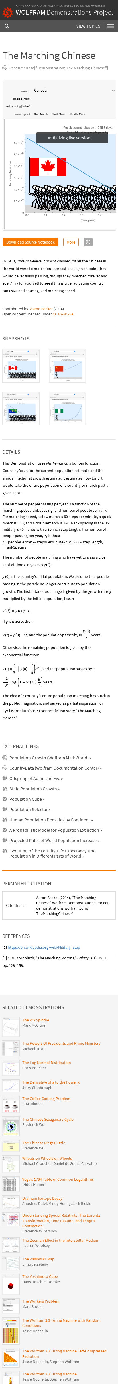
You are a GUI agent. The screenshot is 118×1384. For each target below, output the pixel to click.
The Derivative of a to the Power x (51, 1082)
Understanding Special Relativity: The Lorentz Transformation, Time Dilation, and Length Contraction (61, 1220)
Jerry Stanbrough (37, 1087)
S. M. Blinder (32, 1103)
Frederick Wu (33, 1124)
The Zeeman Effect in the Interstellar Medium (60, 1240)
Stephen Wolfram (64, 1361)
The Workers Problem (41, 1301)
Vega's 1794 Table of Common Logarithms (58, 1179)
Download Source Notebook (30, 242)
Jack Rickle (81, 1203)
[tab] (21, 366)
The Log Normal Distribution (46, 1062)
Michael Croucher (37, 1163)
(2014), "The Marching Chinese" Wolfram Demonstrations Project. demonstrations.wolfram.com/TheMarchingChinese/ (72, 905)
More (71, 242)
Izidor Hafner (33, 1184)
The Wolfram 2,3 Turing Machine (49, 1374)
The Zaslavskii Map (38, 1259)
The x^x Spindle (35, 1020)
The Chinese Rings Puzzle (43, 1142)
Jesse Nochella (35, 1330)
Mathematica (95, 5)
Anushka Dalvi (34, 1203)
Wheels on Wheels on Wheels (47, 1158)
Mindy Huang (59, 1203)
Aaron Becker (41, 308)
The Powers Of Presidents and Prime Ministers (61, 1043)
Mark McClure (33, 1025)
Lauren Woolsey (36, 1245)
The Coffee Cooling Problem (46, 1098)
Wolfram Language (62, 5)
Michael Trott (33, 1048)
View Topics (88, 26)
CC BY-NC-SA (63, 314)
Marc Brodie (32, 1306)
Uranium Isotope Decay (42, 1198)
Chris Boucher (34, 1067)
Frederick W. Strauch (39, 1231)
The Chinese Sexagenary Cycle (48, 1119)
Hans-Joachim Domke (41, 1281)
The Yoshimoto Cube (40, 1276)
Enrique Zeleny (35, 1264)
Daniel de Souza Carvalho (75, 1163)
